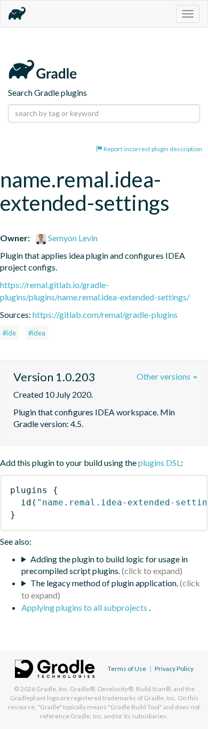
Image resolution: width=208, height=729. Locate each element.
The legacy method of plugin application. (104, 583)
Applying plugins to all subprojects (85, 607)
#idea (36, 333)
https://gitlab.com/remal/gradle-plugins (105, 314)
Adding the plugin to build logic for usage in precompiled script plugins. (104, 565)
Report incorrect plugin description (152, 149)
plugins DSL (159, 462)
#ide (9, 333)
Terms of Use (127, 669)
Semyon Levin (72, 238)
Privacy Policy (174, 669)
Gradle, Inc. (52, 689)
